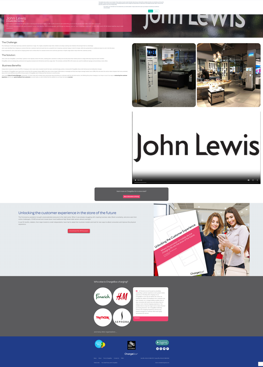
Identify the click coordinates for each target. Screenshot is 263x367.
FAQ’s (122, 358)
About (100, 358)
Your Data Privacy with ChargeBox (109, 362)
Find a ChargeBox (107, 358)
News (95, 358)
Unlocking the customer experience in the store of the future (67, 212)
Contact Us (116, 358)
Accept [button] (150, 11)
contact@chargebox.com (163, 362)
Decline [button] (156, 11)
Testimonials (96, 362)
